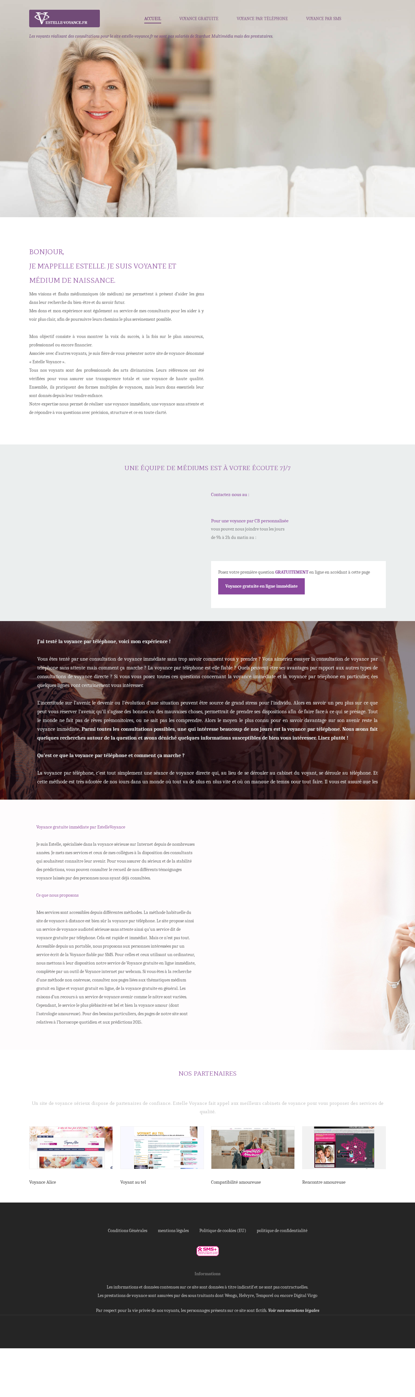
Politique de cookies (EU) (222, 1230)
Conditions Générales (127, 1230)
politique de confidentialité (282, 1230)
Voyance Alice (42, 1182)
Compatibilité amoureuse (236, 1182)
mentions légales (173, 1230)
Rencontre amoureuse (324, 1182)
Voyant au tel (133, 1182)
